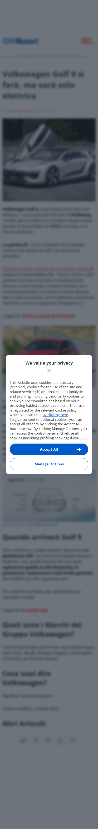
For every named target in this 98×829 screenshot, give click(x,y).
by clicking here (55, 414)
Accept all (49, 449)
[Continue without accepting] (49, 370)
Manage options (49, 464)
